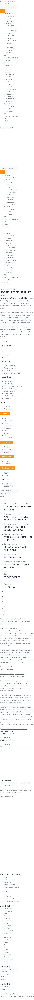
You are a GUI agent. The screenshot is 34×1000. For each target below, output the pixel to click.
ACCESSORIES (10, 43)
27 (4, 608)
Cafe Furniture (9, 368)
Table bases (7, 926)
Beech (7, 423)
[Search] (2, 11)
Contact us (7, 882)
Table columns (8, 930)
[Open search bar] (1, 165)
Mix (6, 430)
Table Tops (8, 396)
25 (4, 604)
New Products (9, 388)
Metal (6, 428)
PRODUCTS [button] (7, 14)
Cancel (2, 496)
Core (6, 407)
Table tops (7, 928)
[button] (17, 69)
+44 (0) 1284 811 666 (6, 4)
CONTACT (7, 65)
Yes (6, 452)
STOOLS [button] (8, 23)
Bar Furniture (9, 366)
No (6, 447)
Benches (6, 923)
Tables (7, 398)
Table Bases (8, 391)
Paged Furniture (12, 996)
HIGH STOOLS (12, 28)
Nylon (7, 433)
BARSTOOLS (12, 26)
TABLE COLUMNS (11, 41)
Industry (7, 289)
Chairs (6, 913)
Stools (6, 921)
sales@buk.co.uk (5, 989)
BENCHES (9, 33)
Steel (6, 435)
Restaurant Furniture (11, 373)
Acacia (7, 418)
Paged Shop (30, 996)
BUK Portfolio (8, 908)
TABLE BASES (10, 36)
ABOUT (6, 55)
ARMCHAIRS (9, 21)
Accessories (8, 381)
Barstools (7, 918)
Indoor (7, 483)
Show (3, 493)
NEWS (6, 63)
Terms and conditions (10, 884)
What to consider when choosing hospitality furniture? (16, 650)
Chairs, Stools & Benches (12, 386)
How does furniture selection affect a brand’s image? (15, 707)
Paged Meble (21, 996)
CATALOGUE (7, 60)
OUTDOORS (9, 50)
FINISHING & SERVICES (11, 58)
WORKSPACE (10, 53)
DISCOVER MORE (5, 738)
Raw (6, 461)
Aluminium (8, 421)
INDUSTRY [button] (7, 45)
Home (2, 289)
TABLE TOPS (10, 38)
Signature (8, 409)
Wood (7, 438)
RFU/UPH (8, 449)
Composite (8, 426)
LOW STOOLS (12, 31)
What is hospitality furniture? (8, 628)
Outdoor (7, 486)
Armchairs (8, 384)
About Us (6, 877)
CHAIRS (8, 19)
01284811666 (4, 987)
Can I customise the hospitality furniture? (12, 674)
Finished (7, 464)
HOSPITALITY (10, 48)
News (5, 880)
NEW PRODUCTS (11, 16)
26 (4, 606)
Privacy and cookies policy (12, 887)
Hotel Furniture (9, 370)
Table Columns (9, 393)
